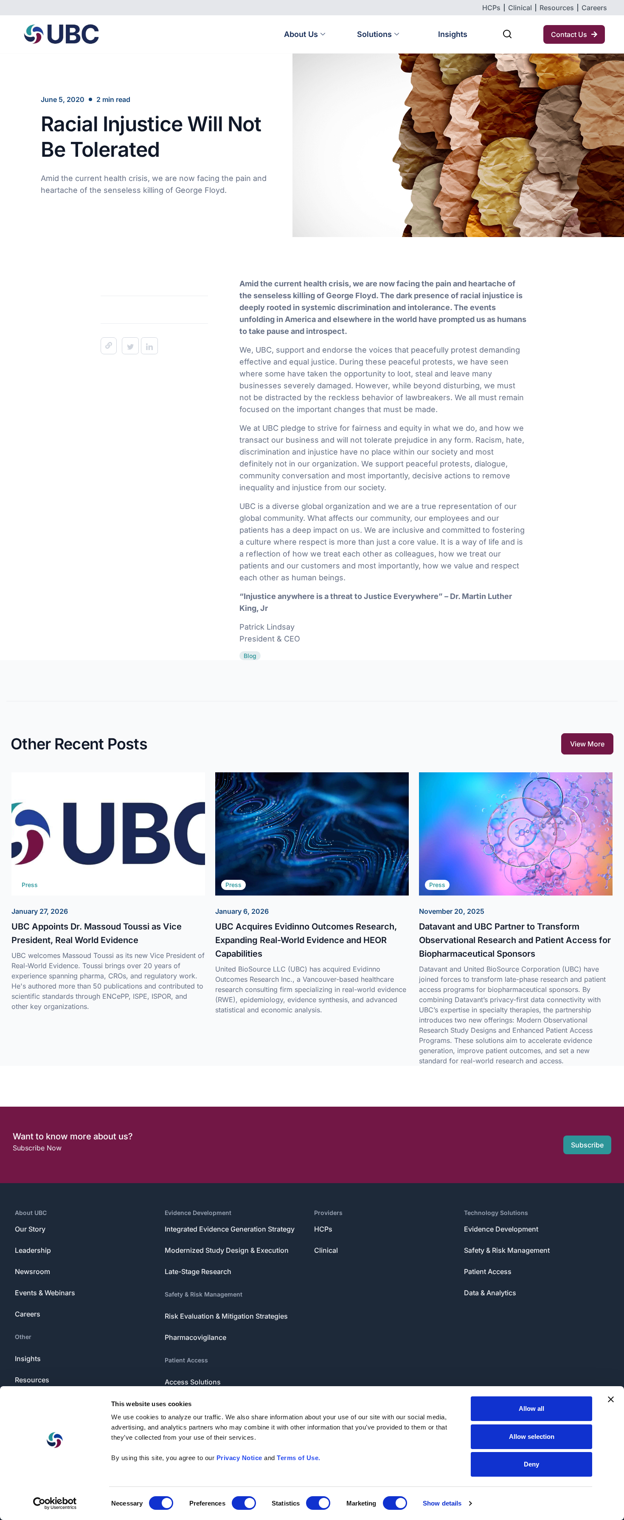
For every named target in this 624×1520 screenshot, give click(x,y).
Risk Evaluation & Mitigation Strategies (226, 1316)
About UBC (31, 1212)
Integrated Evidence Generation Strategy (230, 1229)
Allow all (531, 1408)
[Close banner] (611, 1399)
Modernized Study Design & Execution (227, 1250)
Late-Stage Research (198, 1271)
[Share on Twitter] (130, 346)
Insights (452, 34)
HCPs (323, 1229)
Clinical (326, 1250)
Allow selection (531, 1436)
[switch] (244, 1503)
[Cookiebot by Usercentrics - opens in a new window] (55, 1503)
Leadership (33, 1250)
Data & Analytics (490, 1292)
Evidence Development (198, 1212)
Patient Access (186, 1360)
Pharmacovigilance (195, 1337)
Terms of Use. (298, 1457)
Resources (32, 1380)
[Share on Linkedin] (149, 346)
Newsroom (32, 1271)
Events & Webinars (45, 1292)
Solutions (374, 34)
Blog (250, 655)
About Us (301, 34)
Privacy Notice (239, 1457)
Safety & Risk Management (203, 1294)
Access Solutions (193, 1382)
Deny (531, 1464)
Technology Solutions (496, 1212)
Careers (27, 1314)
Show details (442, 1503)
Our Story (30, 1229)
